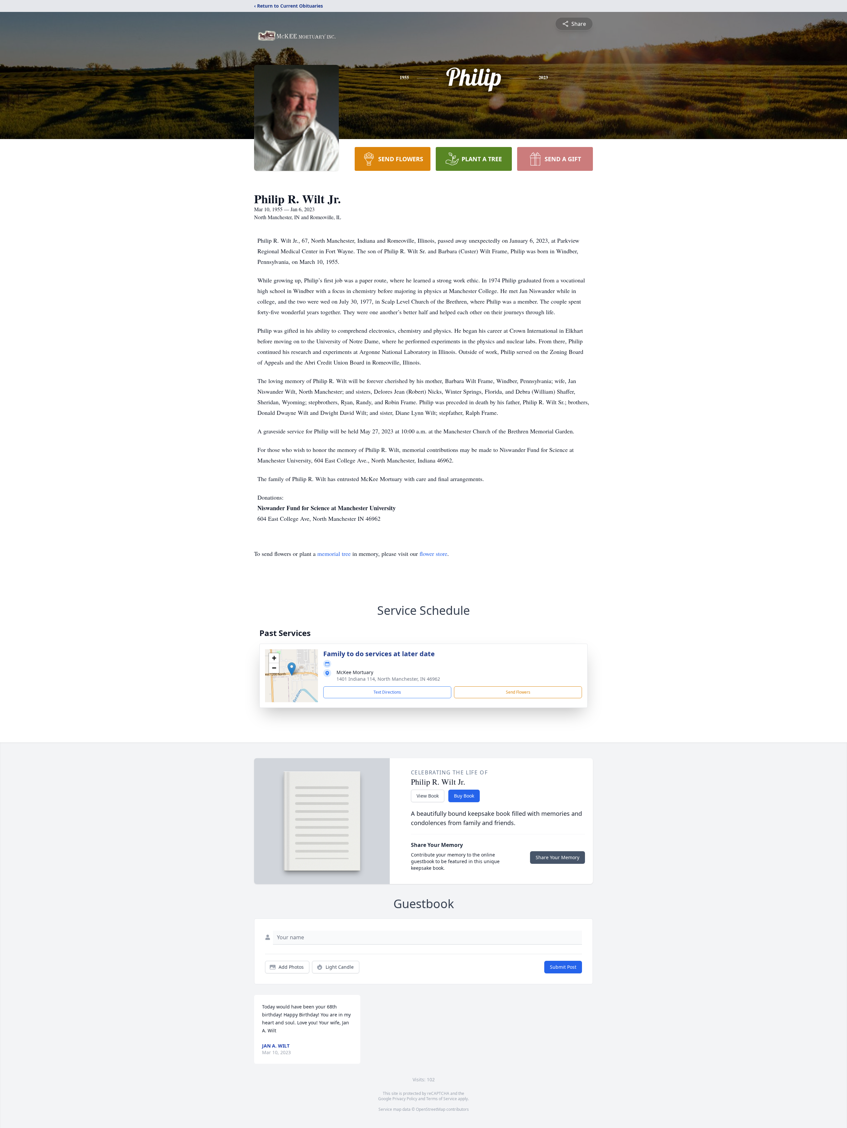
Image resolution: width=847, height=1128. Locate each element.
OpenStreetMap (430, 1109)
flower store (433, 554)
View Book (428, 796)
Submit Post (563, 967)
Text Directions (387, 692)
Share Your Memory (557, 857)
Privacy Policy (404, 1099)
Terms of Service (441, 1099)
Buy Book (464, 796)
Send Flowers (518, 692)
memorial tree (334, 554)
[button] (292, 669)
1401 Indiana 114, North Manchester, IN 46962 (388, 679)
